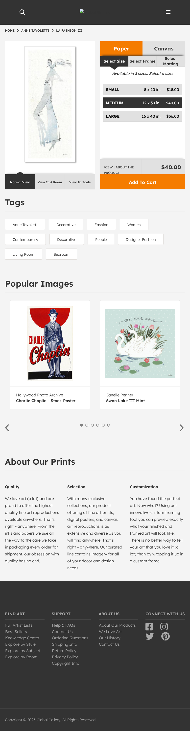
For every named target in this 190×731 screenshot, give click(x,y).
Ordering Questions (70, 637)
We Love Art (110, 631)
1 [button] (81, 425)
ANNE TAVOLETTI (35, 30)
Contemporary (25, 239)
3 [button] (92, 425)
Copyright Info (65, 663)
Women (134, 224)
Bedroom (61, 254)
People (101, 239)
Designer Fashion (141, 239)
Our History (109, 637)
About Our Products (117, 625)
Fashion (101, 224)
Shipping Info (64, 644)
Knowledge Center (22, 637)
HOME (10, 30)
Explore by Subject (22, 650)
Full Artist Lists (18, 625)
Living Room (23, 254)
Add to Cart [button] (142, 182)
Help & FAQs (63, 625)
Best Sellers (16, 631)
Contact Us (62, 631)
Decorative (65, 224)
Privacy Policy (65, 656)
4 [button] (97, 425)
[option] (50, 354)
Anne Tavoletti (25, 224)
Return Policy (64, 650)
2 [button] (86, 425)
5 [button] (103, 425)
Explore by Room (21, 656)
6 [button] (108, 425)
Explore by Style (20, 644)
